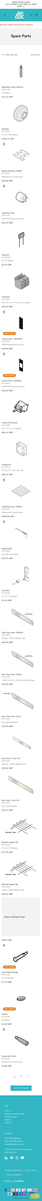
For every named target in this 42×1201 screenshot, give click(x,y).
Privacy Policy (31, 1170)
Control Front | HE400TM (13, 342)
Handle (6, 1017)
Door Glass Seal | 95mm (11, 719)
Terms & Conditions (14, 1175)
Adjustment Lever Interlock (12, 90)
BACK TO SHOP (21, 1088)
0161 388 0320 (11, 1138)
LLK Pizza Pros (24, 1198)
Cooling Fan (12, 467)
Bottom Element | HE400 (12, 174)
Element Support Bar (10, 845)
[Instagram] (17, 1157)
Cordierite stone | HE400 (12, 509)
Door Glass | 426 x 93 (10, 803)
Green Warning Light (10, 975)
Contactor (16, 300)
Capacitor (8, 258)
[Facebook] (11, 1157)
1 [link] (14, 1076)
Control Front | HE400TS (13, 384)
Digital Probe (10, 551)
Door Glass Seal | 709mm (18, 677)
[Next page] (27, 1076)
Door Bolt (10, 593)
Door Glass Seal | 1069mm (14, 635)
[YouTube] (22, 1157)
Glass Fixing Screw (14, 916)
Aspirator (10, 132)
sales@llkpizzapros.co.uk (14, 1144)
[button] (4, 15)
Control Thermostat (11, 425)
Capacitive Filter (13, 216)
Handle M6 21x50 (12, 1059)
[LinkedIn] (6, 1157)
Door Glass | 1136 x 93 (14, 761)
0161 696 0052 (11, 1141)
